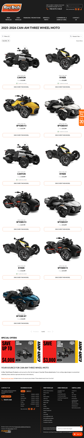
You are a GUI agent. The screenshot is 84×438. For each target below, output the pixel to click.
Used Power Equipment (63, 398)
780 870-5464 (55, 9)
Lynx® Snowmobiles (47, 420)
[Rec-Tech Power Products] (11, 7)
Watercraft (45, 402)
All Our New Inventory (48, 390)
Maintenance (75, 405)
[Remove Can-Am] (8, 41)
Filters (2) (6, 36)
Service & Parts (75, 403)
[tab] (23, 391)
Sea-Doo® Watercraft (48, 416)
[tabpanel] (30, 400)
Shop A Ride (10, 428)
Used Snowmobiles (62, 396)
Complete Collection (47, 422)
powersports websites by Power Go (22, 426)
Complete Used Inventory (61, 391)
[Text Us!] (77, 434)
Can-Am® (45, 414)
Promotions (35, 17)
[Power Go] (16, 431)
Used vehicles (63, 388)
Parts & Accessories (76, 407)
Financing (27, 17)
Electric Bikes (46, 408)
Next (49, 331)
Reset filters (79, 40)
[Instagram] (78, 9)
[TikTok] (81, 9)
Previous (36, 331)
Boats (44, 404)
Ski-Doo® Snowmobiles (48, 418)
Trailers (45, 406)
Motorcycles (46, 392)
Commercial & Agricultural (75, 401)
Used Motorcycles (62, 394)
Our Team (74, 394)
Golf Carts (45, 398)
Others (45, 412)
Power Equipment (47, 410)
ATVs (44, 394)
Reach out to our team (7, 378)
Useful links (76, 388)
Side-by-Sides (46, 396)
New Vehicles (48, 388)
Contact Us (74, 390)
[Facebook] (76, 9)
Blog (73, 392)
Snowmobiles (46, 400)
